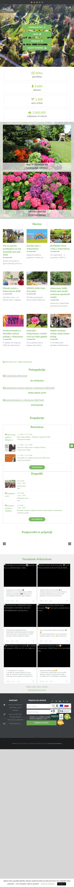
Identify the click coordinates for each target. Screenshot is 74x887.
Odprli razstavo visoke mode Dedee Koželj (60, 333)
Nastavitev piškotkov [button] (48, 884)
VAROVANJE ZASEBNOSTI (55, 743)
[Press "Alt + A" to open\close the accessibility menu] (71, 446)
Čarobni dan (21, 486)
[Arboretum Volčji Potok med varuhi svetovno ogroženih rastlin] (60, 278)
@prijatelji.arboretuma (37, 690)
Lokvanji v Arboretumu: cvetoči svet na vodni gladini (37, 333)
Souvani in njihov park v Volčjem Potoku (31, 447)
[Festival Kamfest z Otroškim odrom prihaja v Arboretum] (13, 321)
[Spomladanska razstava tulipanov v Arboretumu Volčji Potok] (28, 388)
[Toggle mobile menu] (70, 7)
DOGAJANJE (37, 405)
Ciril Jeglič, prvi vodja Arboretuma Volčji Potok (33, 458)
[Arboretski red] (17, 362)
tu (15, 884)
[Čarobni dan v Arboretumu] (37, 236)
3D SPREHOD (37, 380)
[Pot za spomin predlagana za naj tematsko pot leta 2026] (13, 236)
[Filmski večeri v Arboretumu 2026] (13, 278)
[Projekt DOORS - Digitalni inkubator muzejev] (60, 710)
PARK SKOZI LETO (37, 393)
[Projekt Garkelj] (60, 705)
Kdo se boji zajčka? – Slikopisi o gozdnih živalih (33, 437)
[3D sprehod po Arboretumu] (15, 376)
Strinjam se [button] (61, 884)
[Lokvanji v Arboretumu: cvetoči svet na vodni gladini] (37, 321)
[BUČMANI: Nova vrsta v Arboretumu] (60, 236)
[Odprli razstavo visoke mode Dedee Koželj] (60, 321)
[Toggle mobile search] (66, 7)
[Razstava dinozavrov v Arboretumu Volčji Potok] (23, 400)
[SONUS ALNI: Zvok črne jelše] (37, 278)
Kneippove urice (22, 498)
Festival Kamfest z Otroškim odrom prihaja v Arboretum (13, 333)
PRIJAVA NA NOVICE (41, 723)
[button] (4, 543)
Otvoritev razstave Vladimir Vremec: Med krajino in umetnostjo (39, 510)
